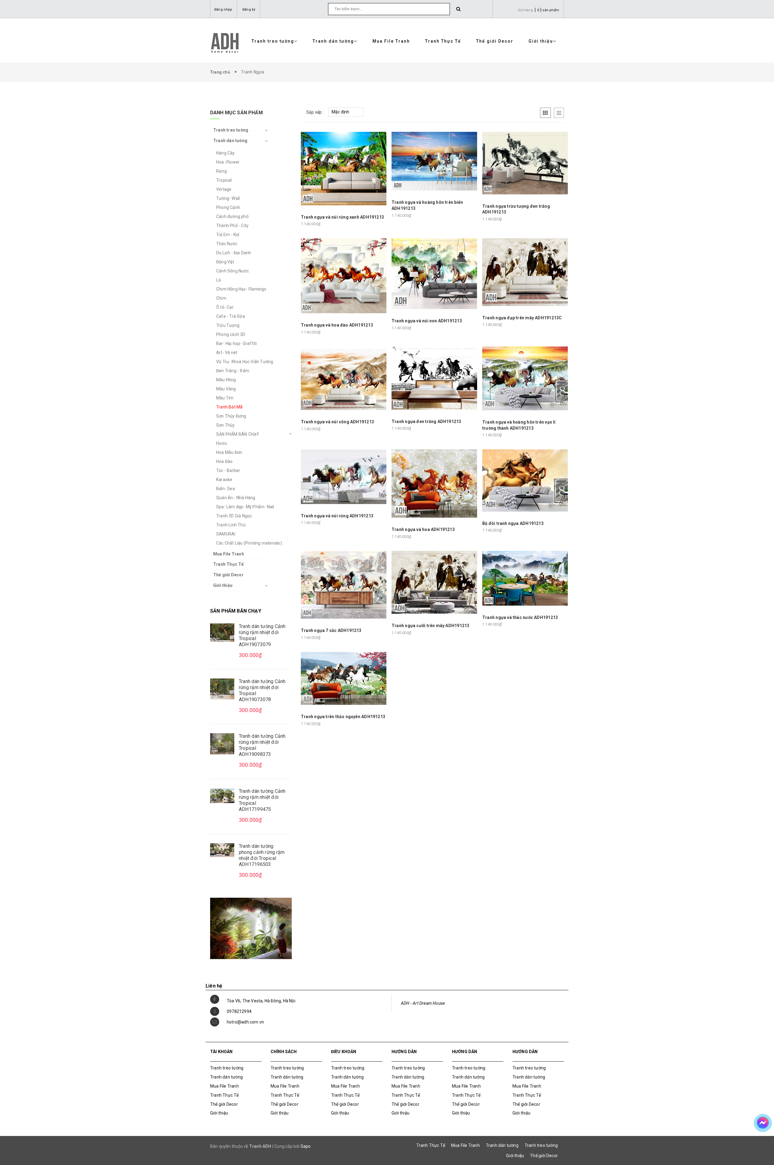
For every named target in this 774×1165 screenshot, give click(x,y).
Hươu (221, 443)
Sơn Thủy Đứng (231, 416)
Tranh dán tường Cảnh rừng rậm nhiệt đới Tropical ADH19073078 (262, 690)
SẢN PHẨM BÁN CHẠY (237, 434)
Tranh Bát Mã (229, 407)
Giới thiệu (540, 41)
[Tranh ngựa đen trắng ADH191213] (434, 377)
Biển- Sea (225, 488)
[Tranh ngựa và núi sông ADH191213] (343, 378)
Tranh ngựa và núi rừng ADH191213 (337, 515)
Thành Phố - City (232, 225)
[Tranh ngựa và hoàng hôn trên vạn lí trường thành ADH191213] (525, 378)
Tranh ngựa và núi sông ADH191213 (337, 421)
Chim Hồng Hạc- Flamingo (241, 289)
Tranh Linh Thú (231, 524)
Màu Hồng (226, 379)
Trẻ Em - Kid (227, 234)
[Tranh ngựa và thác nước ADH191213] (525, 577)
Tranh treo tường (273, 41)
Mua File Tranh (391, 41)
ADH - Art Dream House (423, 1003)
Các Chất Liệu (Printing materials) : (250, 543)
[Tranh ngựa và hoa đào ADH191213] (343, 275)
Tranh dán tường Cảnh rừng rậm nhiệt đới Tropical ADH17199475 (262, 800)
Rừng (221, 171)
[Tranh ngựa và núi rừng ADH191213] (343, 476)
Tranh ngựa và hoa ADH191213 (423, 529)
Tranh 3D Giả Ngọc (234, 515)
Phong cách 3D (231, 334)
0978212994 (239, 1011)
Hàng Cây (225, 153)
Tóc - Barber (228, 470)
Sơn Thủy (225, 425)
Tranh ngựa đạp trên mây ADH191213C (522, 317)
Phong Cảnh (228, 207)
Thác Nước (226, 243)
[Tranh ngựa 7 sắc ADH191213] (343, 584)
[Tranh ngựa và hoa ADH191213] (434, 483)
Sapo (306, 1146)
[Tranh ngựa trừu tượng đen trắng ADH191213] (525, 162)
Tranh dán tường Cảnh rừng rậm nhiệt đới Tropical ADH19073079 (262, 635)
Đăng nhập (223, 9)
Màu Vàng (226, 388)
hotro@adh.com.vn (245, 1022)
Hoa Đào (224, 461)
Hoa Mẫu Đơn (229, 452)
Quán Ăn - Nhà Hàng (235, 497)
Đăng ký (248, 9)
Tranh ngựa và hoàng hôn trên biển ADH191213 (427, 205)
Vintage (223, 189)
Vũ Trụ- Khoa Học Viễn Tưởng (244, 361)
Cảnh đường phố (232, 216)
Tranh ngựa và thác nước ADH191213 (520, 617)
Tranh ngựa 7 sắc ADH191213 (331, 630)
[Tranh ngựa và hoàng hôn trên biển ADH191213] (434, 160)
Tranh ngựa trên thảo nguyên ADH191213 (343, 716)
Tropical (224, 180)
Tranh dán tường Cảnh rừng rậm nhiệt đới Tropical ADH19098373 (262, 745)
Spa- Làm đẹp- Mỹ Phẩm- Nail (245, 506)
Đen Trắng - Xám (232, 370)
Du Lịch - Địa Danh (233, 252)
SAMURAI (225, 534)
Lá (218, 280)
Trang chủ (221, 72)
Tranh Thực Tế (443, 41)
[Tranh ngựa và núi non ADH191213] (434, 273)
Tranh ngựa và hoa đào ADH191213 (337, 325)
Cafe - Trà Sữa (230, 316)
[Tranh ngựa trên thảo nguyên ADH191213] (343, 677)
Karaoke (224, 479)
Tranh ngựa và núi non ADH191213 (427, 320)
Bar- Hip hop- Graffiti (236, 343)
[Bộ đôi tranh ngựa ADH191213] (525, 480)
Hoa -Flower (227, 162)
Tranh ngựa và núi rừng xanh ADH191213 (342, 217)
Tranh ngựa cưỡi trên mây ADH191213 (430, 625)
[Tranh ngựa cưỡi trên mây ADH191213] (434, 582)
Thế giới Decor (494, 41)
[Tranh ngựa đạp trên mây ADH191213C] (525, 271)
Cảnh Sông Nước (232, 270)
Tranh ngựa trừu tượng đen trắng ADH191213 (516, 209)
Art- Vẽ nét (226, 352)
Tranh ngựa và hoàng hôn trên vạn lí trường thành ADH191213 (519, 425)
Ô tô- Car (225, 307)
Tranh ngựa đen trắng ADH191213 (426, 421)
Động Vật (225, 261)
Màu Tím (224, 397)
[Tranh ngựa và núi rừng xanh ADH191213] (343, 168)
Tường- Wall (228, 198)
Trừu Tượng (227, 325)
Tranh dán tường (333, 41)
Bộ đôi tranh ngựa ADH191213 (513, 523)
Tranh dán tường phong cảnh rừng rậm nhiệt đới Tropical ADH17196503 (262, 855)
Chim (221, 298)
